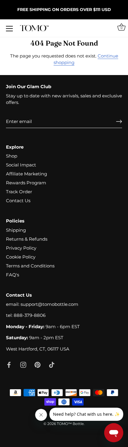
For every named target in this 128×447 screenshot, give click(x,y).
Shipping (16, 230)
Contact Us (18, 200)
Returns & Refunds (26, 239)
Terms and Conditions (30, 266)
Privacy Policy (21, 248)
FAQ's (12, 275)
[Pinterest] (37, 364)
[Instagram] (23, 364)
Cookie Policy (20, 257)
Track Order (19, 191)
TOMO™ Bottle (70, 423)
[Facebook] (9, 364)
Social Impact (21, 165)
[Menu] (9, 28)
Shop (11, 156)
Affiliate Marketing (26, 174)
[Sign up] (119, 121)
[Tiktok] (52, 364)
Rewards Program (26, 183)
